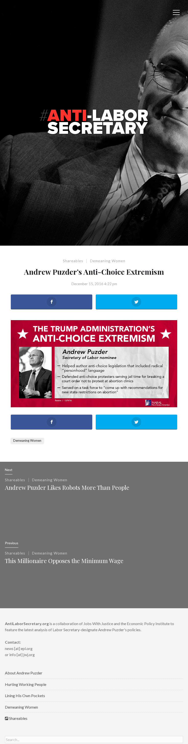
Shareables (73, 261)
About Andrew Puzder (23, 673)
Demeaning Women (107, 261)
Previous (11, 543)
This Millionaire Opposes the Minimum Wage (64, 561)
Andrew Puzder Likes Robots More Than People (67, 487)
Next (8, 470)
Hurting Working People (25, 684)
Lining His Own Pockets (25, 695)
